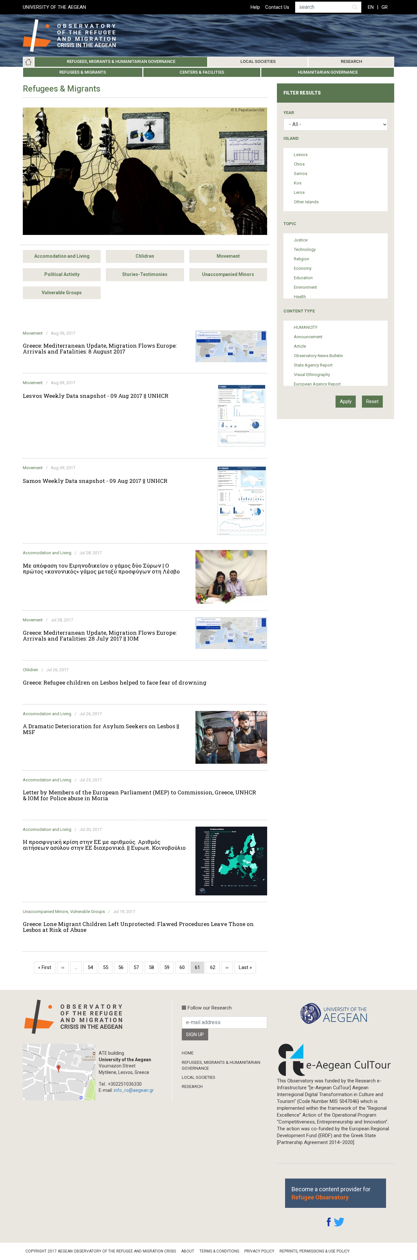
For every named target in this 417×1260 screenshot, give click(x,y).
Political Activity (61, 274)
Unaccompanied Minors (228, 274)
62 (215, 967)
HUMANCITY (305, 327)
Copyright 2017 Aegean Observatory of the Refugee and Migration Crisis (100, 1251)
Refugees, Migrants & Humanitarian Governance (121, 61)
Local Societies (258, 61)
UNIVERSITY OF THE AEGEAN (54, 7)
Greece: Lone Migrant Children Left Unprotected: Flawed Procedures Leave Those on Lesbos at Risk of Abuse (138, 927)
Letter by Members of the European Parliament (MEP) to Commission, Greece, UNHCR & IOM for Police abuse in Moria (139, 795)
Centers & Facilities (202, 72)
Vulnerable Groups (62, 292)
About (187, 1251)
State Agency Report (313, 365)
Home (28, 62)
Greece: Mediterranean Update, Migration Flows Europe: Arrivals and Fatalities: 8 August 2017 (100, 349)
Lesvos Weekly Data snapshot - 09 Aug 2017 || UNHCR (95, 396)
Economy (302, 268)
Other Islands (306, 201)
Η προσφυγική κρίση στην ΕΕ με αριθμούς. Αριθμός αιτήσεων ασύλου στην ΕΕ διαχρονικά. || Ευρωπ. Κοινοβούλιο (104, 845)
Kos (297, 183)
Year (288, 112)
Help (255, 7)
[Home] (74, 35)
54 (92, 967)
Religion (301, 258)
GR (384, 7)
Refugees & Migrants (82, 72)
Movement (228, 256)
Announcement (308, 336)
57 (138, 967)
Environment (305, 287)
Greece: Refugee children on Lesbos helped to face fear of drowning (115, 683)
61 (199, 969)
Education (303, 277)
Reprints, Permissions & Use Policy (315, 1251)
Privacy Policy (259, 1251)
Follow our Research (210, 1008)
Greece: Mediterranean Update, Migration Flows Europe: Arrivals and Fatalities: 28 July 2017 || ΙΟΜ (100, 636)
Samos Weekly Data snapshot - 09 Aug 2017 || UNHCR (95, 481)
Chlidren (145, 256)
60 (184, 967)
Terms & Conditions (219, 1251)
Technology (305, 249)
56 (123, 967)
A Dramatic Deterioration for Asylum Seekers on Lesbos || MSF (101, 729)
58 (153, 967)
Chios (299, 164)
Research (351, 61)
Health (300, 296)
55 (107, 967)
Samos (300, 173)
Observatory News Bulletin (318, 355)
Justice (301, 240)
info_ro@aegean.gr (134, 1090)
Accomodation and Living (62, 256)
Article (300, 346)
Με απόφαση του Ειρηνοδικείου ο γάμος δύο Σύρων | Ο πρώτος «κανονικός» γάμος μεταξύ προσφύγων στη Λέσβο (101, 568)
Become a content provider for (331, 1193)
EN (371, 7)
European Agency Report (317, 384)
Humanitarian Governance (328, 72)
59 (169, 967)
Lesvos (301, 154)
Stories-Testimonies (144, 274)
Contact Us (277, 7)
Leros (299, 192)
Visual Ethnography (312, 374)
